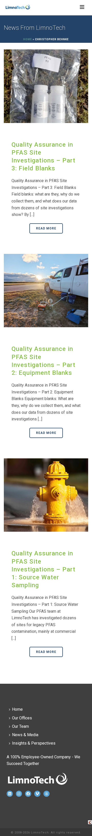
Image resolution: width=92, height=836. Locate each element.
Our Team (20, 726)
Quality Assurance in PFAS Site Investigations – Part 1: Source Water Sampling (43, 569)
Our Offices (22, 718)
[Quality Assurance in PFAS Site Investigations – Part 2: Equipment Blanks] (46, 290)
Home (27, 39)
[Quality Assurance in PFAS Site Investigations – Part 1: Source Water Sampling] (46, 495)
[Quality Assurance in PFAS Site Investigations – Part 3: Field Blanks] (46, 86)
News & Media (25, 734)
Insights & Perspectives (33, 743)
